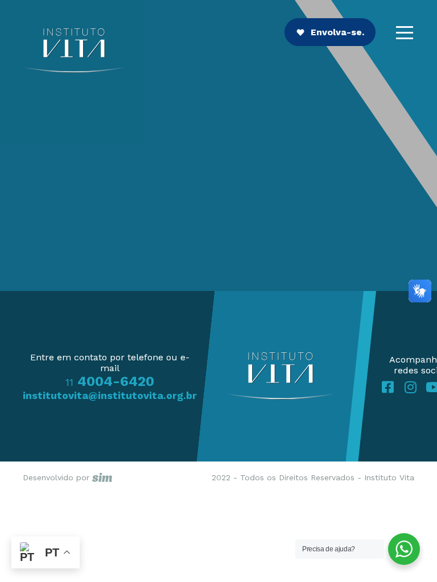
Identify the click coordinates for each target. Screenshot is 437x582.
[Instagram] (410, 387)
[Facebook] (387, 387)
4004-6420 (109, 381)
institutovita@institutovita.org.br (110, 395)
